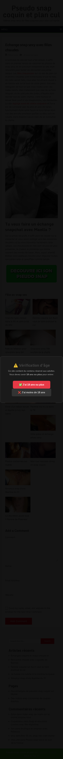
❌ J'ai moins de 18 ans (31, 392)
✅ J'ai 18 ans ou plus (31, 384)
